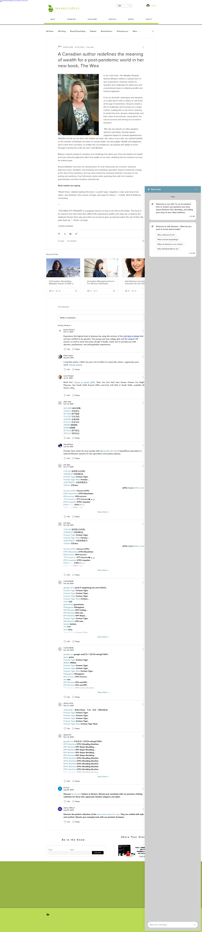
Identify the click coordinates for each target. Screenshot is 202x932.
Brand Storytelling (77, 31)
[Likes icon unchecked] (65, 349)
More (135, 31)
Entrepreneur (122, 31)
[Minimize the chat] (196, 189)
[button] (153, 31)
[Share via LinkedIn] (70, 234)
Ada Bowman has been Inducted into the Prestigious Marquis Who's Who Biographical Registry (138, 282)
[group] (101, 869)
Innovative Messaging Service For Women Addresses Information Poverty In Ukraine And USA (101, 282)
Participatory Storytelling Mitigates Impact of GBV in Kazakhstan (61, 282)
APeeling (61, 31)
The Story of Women (65, 226)
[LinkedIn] (48, 914)
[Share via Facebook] (59, 234)
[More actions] (143, 47)
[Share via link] (76, 234)
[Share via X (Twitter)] (65, 234)
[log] (173, 556)
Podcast (93, 31)
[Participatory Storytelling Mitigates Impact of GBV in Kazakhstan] (63, 267)
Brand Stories (106, 31)
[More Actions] (143, 330)
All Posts (49, 31)
